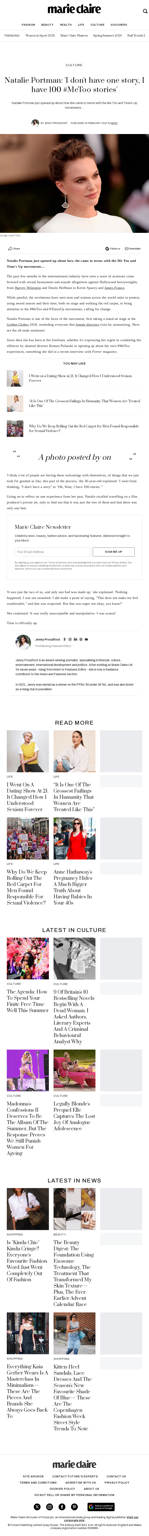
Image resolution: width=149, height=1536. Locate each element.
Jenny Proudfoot (56, 123)
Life (81, 24)
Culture (98, 24)
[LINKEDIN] (75, 639)
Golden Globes (18, 324)
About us (91, 1488)
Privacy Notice (119, 562)
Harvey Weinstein (28, 288)
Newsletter (135, 248)
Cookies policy (62, 1488)
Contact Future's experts (75, 1476)
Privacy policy (117, 1482)
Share (16, 248)
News (114, 123)
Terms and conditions (38, 1482)
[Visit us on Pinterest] (74, 1507)
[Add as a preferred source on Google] (111, 1507)
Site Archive (33, 1476)
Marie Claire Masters (74, 36)
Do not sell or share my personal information (74, 1495)
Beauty (47, 24)
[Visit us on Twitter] (37, 1507)
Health (66, 24)
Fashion (28, 24)
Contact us (116, 1476)
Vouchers (119, 24)
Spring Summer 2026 (107, 36)
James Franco (114, 288)
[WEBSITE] (81, 639)
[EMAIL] (86, 639)
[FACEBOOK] (64, 639)
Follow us (115, 248)
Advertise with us (80, 1482)
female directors (87, 324)
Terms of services (58, 562)
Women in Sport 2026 (40, 36)
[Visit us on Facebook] (62, 1507)
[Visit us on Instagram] (49, 1507)
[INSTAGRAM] (70, 639)
